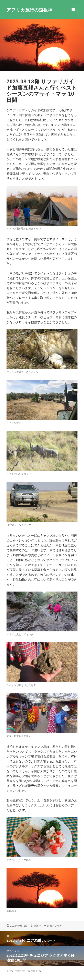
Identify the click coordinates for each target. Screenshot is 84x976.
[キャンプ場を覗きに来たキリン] (42, 206)
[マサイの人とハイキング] (42, 611)
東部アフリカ (54, 925)
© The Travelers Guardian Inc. (24, 971)
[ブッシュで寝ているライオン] (42, 349)
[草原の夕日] (42, 888)
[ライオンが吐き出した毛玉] (42, 662)
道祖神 (37, 925)
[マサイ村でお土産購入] (42, 713)
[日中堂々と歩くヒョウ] (42, 502)
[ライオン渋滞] (42, 400)
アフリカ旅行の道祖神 (29, 10)
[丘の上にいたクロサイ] (42, 451)
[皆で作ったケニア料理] (42, 837)
